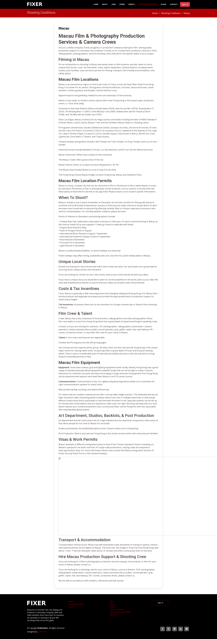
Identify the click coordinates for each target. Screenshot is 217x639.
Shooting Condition (76, 604)
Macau (64, 28)
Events (131, 4)
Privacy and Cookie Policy (120, 612)
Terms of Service (117, 609)
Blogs (163, 4)
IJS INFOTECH (42, 632)
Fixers (122, 4)
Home (96, 4)
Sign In (185, 4)
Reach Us (114, 615)
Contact (174, 4)
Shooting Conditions (147, 4)
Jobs (113, 4)
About (71, 601)
